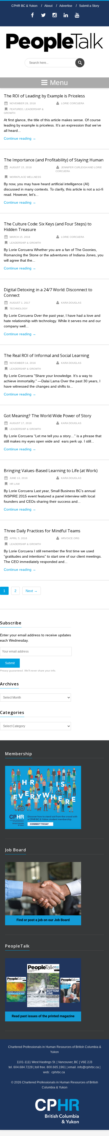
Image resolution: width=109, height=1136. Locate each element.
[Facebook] (32, 16)
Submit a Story (89, 6)
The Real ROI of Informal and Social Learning (46, 355)
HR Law (15, 483)
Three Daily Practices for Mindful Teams (42, 531)
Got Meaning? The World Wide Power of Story (47, 415)
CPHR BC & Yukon (24, 6)
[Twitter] (43, 16)
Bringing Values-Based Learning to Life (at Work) (51, 470)
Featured (16, 109)
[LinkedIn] (66, 16)
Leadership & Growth (25, 242)
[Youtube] (77, 16)
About (48, 6)
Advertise (65, 6)
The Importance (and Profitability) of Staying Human (53, 160)
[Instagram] (54, 16)
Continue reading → (20, 138)
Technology (19, 308)
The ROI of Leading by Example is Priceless (44, 96)
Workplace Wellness (25, 177)
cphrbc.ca (58, 1072)
